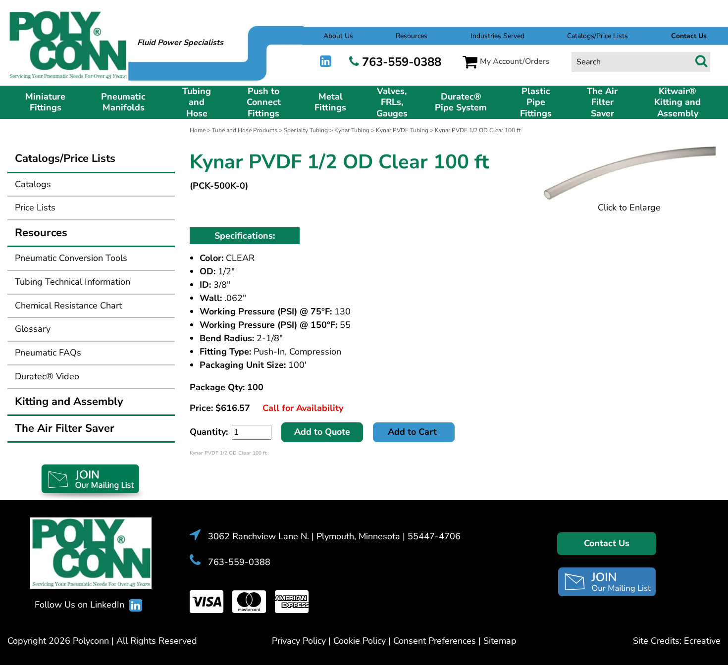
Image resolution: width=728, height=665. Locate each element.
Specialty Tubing (306, 130)
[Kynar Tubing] (629, 173)
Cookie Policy (359, 641)
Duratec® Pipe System (461, 102)
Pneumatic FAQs (48, 352)
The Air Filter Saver (602, 102)
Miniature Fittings (45, 102)
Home (198, 130)
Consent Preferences (434, 641)
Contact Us (606, 543)
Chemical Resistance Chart (68, 305)
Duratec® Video (47, 376)
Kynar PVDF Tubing (402, 130)
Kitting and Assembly (69, 401)
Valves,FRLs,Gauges (392, 102)
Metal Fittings (330, 102)
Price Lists (35, 207)
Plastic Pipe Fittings (536, 102)
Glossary (33, 329)
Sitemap (500, 641)
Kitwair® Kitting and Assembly (677, 102)
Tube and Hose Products (244, 130)
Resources (411, 36)
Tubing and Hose (196, 102)
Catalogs (33, 184)
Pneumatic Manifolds (123, 102)
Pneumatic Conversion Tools (71, 258)
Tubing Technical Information (72, 282)
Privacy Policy (299, 641)
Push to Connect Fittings (264, 102)
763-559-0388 (401, 62)
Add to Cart (413, 432)
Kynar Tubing (351, 130)
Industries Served (497, 36)
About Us (338, 36)
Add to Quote (322, 432)
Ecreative (702, 641)
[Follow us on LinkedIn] (325, 61)
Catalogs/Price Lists (597, 36)
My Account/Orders (515, 61)
